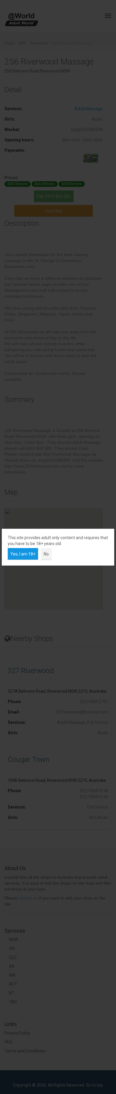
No (46, 554)
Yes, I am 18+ (22, 554)
